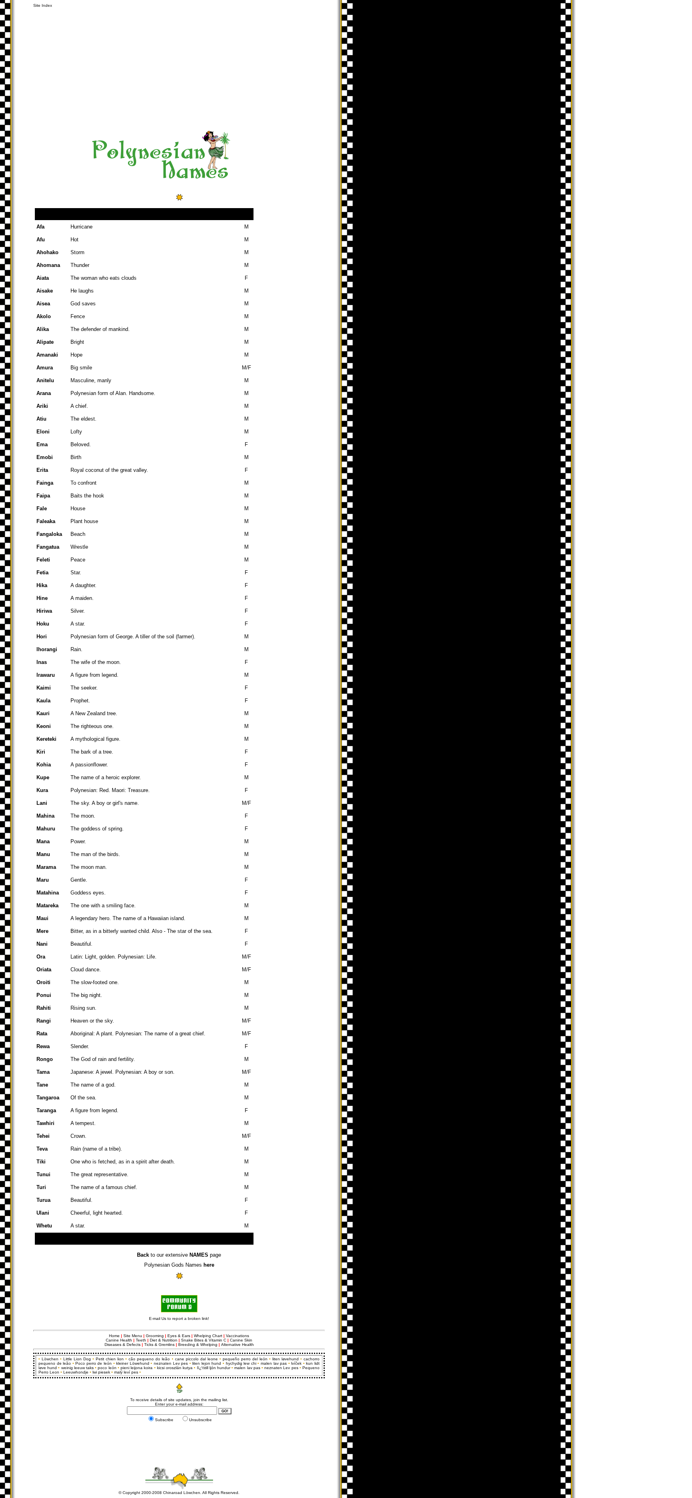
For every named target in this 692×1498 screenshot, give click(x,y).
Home (114, 1336)
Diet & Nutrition (163, 1340)
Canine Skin (241, 1340)
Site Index (42, 5)
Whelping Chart (208, 1336)
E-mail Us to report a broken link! (179, 1318)
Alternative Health (237, 1344)
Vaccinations (237, 1336)
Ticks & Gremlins (159, 1344)
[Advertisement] (159, 68)
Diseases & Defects (123, 1344)
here (208, 1265)
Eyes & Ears (179, 1336)
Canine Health (119, 1340)
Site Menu (132, 1336)
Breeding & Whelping (197, 1344)
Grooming (155, 1336)
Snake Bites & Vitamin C (203, 1340)
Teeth (141, 1340)
